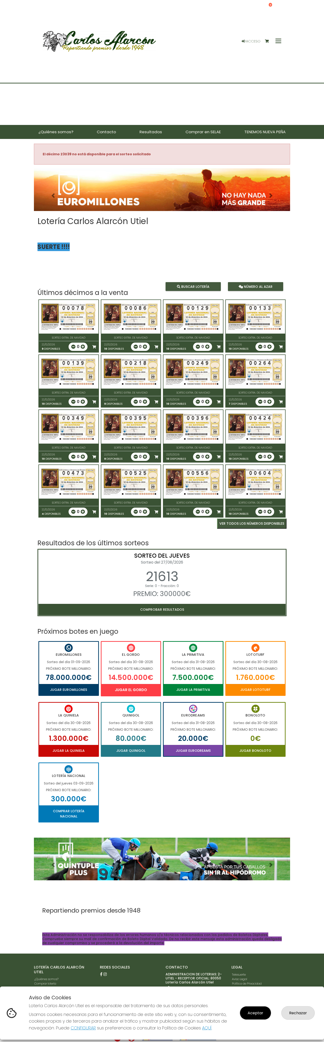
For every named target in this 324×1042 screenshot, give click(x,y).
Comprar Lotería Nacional (68, 814)
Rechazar (298, 1013)
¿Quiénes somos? (46, 979)
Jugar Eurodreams (193, 750)
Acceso (252, 41)
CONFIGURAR (83, 1028)
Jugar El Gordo (131, 689)
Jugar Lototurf (255, 689)
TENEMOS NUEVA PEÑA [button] (265, 132)
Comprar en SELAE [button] (203, 132)
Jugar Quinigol (130, 750)
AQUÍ (207, 1028)
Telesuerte (239, 975)
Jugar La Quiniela (68, 750)
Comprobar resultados (162, 609)
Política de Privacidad (247, 984)
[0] (269, 41)
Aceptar (255, 1013)
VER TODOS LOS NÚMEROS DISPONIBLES (251, 523)
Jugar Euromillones (68, 689)
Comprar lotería (45, 984)
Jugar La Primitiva (193, 689)
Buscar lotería (194, 286)
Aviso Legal (239, 979)
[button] (53, 195)
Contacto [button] (106, 132)
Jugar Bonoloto (255, 750)
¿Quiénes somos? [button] (55, 132)
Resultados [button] (150, 132)
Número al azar (257, 286)
